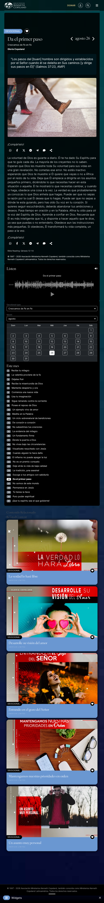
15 (91, 341)
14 (78, 341)
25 (39, 352)
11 (39, 341)
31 (26, 358)
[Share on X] (24, 150)
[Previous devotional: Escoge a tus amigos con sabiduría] (72, 39)
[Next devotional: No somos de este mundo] (93, 39)
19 (52, 347)
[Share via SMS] (44, 150)
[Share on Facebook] (17, 150)
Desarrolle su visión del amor (28, 642)
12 (52, 341)
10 (26, 341)
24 (26, 352)
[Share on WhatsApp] (10, 150)
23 (13, 352)
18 (39, 347)
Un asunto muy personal (25, 842)
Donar (71, 5)
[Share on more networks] (51, 150)
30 (13, 358)
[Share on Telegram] (37, 150)
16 (13, 347)
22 (91, 347)
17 (26, 347)
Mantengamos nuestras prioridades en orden (38, 776)
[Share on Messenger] (30, 150)
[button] (52, 294)
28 (78, 352)
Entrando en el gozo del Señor (29, 709)
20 (65, 347)
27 (65, 352)
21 (78, 347)
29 (91, 352)
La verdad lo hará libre (23, 576)
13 (65, 341)
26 (52, 352)
